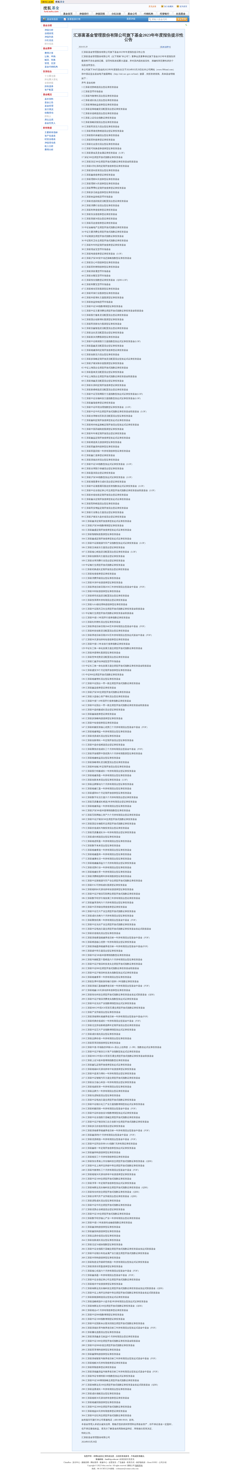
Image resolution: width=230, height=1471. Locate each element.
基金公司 (132, 14)
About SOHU (152, 1462)
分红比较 (116, 14)
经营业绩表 (50, 139)
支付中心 (76, 1462)
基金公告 (49, 102)
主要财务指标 (51, 132)
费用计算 (49, 53)
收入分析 (49, 146)
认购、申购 (50, 56)
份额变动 (49, 113)
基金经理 (49, 106)
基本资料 (49, 99)
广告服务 (121, 1462)
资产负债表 (50, 136)
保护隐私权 (140, 1462)
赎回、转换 (50, 60)
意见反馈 (152, 6)
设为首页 (183, 6)
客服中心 (103, 1462)
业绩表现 (49, 33)
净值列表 (49, 37)
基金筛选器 (52, 19)
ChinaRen (67, 1462)
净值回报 (100, 14)
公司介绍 (162, 1462)
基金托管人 (50, 123)
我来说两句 (165, 47)
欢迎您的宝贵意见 (126, 1459)
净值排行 (84, 14)
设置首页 (112, 1462)
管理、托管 (50, 63)
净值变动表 (50, 143)
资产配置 (49, 90)
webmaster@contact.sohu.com (127, 1469)
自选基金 (180, 14)
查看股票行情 (73, 19)
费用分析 (49, 149)
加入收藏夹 (169, 6)
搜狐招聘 (85, 1462)
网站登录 (94, 1462)
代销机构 (148, 14)
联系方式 (130, 1462)
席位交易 (49, 120)
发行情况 (49, 109)
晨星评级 (131, 19)
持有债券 (49, 86)
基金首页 (68, 14)
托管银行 (164, 14)
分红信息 (49, 40)
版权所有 (139, 1465)
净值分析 (49, 30)
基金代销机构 (51, 67)
